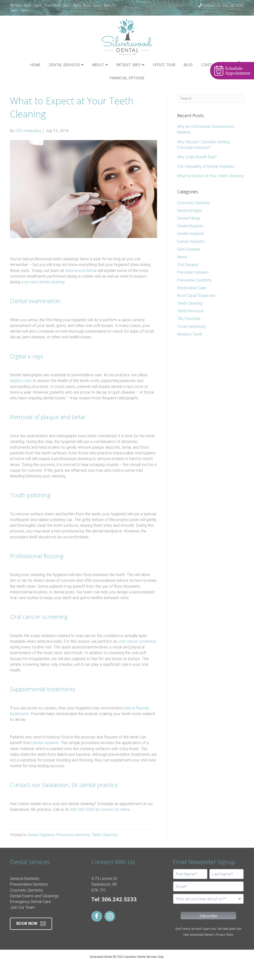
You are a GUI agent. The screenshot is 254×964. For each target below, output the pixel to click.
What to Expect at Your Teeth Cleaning (210, 176)
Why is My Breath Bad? (197, 157)
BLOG (188, 64)
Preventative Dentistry (29, 884)
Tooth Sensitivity (191, 326)
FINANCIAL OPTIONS (127, 77)
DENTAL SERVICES (64, 64)
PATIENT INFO (128, 64)
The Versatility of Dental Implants (205, 166)
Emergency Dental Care (30, 901)
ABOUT (98, 64)
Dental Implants (190, 233)
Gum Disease (188, 249)
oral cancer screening (137, 641)
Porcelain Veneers (193, 272)
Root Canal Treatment (196, 295)
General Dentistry (24, 878)
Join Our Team (22, 907)
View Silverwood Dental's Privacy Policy (208, 934)
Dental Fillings (188, 218)
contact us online (115, 809)
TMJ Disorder (188, 318)
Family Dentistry (191, 241)
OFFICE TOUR (164, 64)
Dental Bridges (189, 210)
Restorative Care (191, 288)
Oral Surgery (187, 264)
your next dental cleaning (42, 282)
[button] (31, 924)
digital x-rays (21, 380)
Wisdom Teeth (189, 334)
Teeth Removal (190, 311)
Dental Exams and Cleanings (34, 896)
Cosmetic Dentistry (193, 203)
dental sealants (45, 742)
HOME (35, 64)
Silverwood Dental (80, 270)
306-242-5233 (82, 809)
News (182, 257)
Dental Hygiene (40, 834)
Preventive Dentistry (72, 834)
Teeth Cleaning (104, 834)
